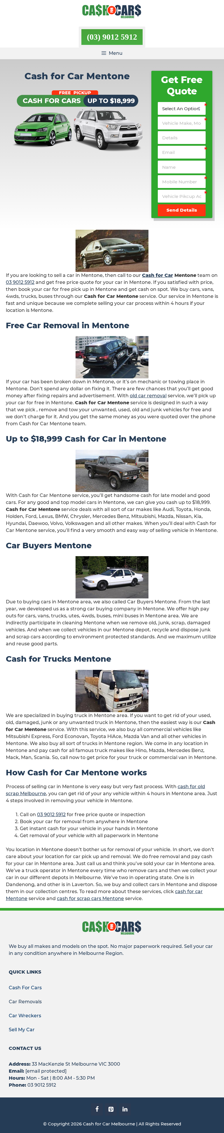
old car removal (148, 395)
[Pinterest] (111, 1109)
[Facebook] (97, 1109)
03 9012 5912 (20, 282)
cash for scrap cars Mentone (90, 898)
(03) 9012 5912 (112, 36)
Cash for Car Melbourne (109, 1124)
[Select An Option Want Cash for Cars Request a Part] (182, 108)
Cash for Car (157, 275)
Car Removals (25, 1001)
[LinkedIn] (125, 1109)
